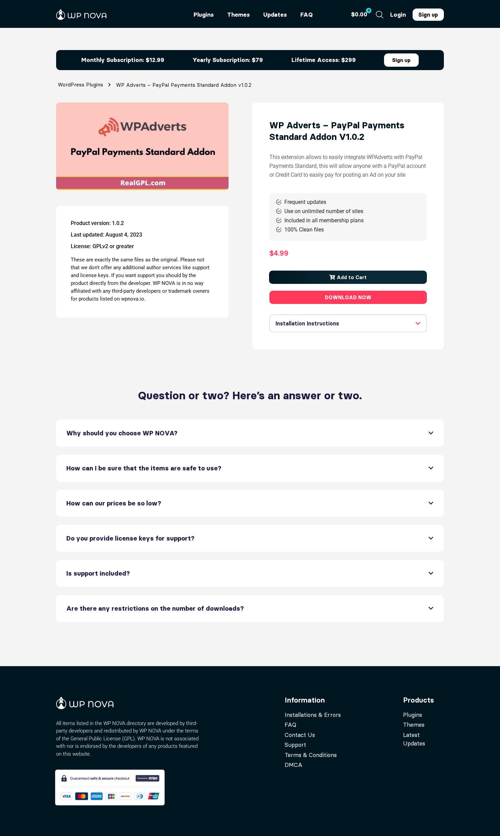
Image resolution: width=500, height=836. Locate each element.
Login (398, 14)
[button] (348, 277)
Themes (238, 14)
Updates (275, 14)
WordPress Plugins (80, 84)
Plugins (204, 14)
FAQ (306, 14)
